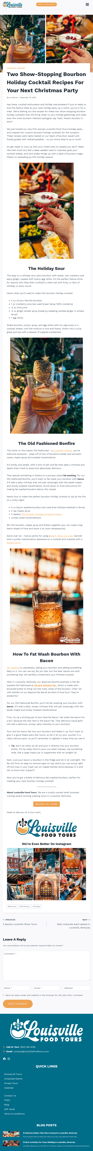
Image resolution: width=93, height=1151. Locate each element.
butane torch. (14, 542)
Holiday (36, 906)
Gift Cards (9, 1109)
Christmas (24, 906)
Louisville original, (63, 450)
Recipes (21, 68)
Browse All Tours (13, 1074)
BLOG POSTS (47, 1125)
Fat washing (13, 667)
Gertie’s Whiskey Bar (45, 685)
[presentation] (11, 1134)
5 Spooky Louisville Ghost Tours (20, 922)
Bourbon (12, 906)
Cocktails (11, 68)
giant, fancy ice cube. (62, 536)
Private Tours (11, 1083)
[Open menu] (87, 4)
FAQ (6, 1100)
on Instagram (60, 844)
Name (8, 988)
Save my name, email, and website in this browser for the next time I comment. (44, 995)
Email (38, 988)
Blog (6, 1104)
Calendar (9, 1088)
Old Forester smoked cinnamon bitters (41, 514)
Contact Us (10, 1095)
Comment (10, 953)
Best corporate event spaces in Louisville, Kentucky (73, 924)
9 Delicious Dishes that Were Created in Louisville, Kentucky (50, 1133)
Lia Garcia (13, 97)
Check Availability (46, 4)
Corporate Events (13, 1078)
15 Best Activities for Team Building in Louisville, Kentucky (49, 1142)
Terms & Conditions (14, 1113)
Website (68, 988)
